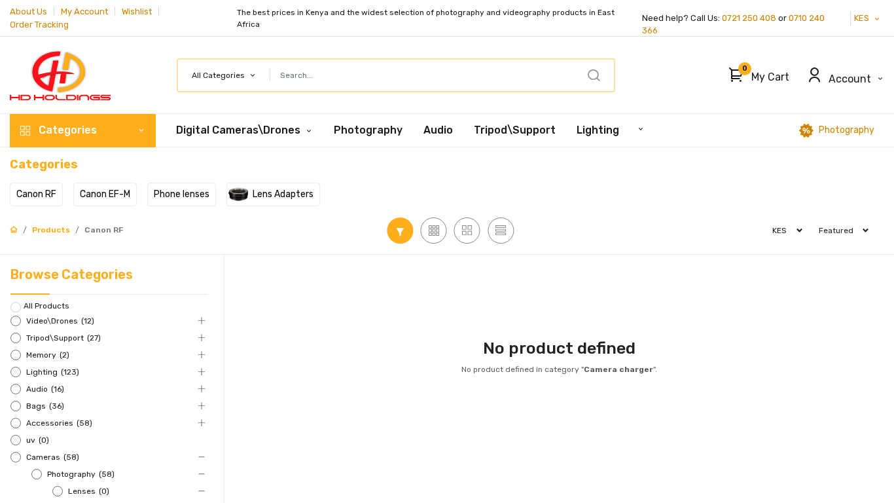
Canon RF (103, 229)
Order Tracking (39, 24)
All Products (46, 305)
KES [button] (862, 18)
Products (51, 229)
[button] (755, 75)
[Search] (593, 75)
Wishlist (137, 11)
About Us (28, 11)
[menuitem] (368, 130)
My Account (84, 11)
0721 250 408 (749, 18)
